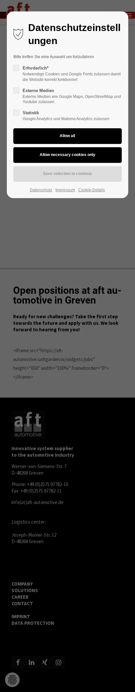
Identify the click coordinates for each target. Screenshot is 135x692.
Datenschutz (41, 190)
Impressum (65, 190)
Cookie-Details (91, 190)
